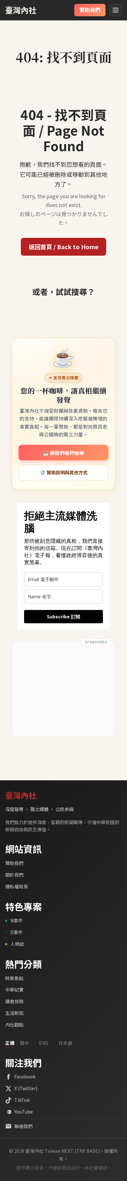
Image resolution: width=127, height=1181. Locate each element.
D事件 (16, 932)
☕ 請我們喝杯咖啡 (63, 452)
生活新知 (14, 1013)
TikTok (22, 1100)
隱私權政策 (16, 886)
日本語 (65, 1043)
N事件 (16, 920)
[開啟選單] (115, 10)
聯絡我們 (23, 1126)
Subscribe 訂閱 (63, 617)
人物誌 (17, 944)
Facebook (24, 1076)
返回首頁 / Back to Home (63, 246)
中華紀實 (14, 989)
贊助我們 (14, 863)
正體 (10, 1043)
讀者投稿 (14, 1001)
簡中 (24, 1043)
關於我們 (14, 874)
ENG (44, 1043)
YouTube (23, 1111)
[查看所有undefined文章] (63, 43)
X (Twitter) (25, 1088)
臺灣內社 (20, 10)
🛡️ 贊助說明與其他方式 (64, 472)
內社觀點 (14, 1024)
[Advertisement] (63, 688)
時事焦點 (14, 978)
